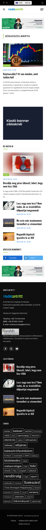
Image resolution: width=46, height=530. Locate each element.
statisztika (8, 483)
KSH (27, 456)
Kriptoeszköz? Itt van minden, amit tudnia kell (20, 75)
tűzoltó (16, 492)
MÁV (25, 466)
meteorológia (13, 466)
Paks (15, 471)
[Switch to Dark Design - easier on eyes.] (42, 3)
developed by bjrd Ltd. (31, 515)
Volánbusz (8, 497)
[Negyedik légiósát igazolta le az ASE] (8, 236)
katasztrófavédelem (18, 451)
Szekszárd (32, 482)
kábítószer (34, 456)
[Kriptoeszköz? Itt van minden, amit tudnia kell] (23, 55)
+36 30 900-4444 (15, 322)
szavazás (18, 483)
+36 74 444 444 (18, 319)
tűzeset (37, 488)
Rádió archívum (24, 524)
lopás (25, 461)
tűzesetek (7, 492)
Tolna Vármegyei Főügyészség (18, 488)
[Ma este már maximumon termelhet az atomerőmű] (8, 223)
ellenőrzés (9, 439)
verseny (33, 492)
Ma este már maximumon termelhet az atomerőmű (29, 222)
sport (34, 476)
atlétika (7, 431)
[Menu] (42, 9)
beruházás (37, 431)
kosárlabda (18, 456)
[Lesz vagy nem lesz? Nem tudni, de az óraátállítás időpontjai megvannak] (8, 205)
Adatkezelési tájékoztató (28, 521)
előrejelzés (30, 440)
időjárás (20, 445)
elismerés (35, 436)
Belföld (7, 65)
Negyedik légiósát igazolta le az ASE (26, 236)
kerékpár (7, 456)
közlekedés (12, 460)
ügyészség (36, 501)
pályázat (32, 471)
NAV (33, 466)
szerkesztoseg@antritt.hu (19, 324)
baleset (17, 431)
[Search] (3, 9)
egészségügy (23, 435)
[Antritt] (23, 9)
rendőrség (12, 476)
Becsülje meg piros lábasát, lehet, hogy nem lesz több (23, 184)
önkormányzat (21, 501)
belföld (28, 431)
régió (26, 477)
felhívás (8, 445)
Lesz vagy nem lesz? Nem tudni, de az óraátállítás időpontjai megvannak (29, 207)
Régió (6, 174)
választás (30, 497)
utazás (24, 492)
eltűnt (20, 440)
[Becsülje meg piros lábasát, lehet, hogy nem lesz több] (23, 164)
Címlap (13, 521)
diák (13, 436)
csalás (6, 436)
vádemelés (19, 497)
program (22, 471)
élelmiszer (7, 501)
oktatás (7, 471)
